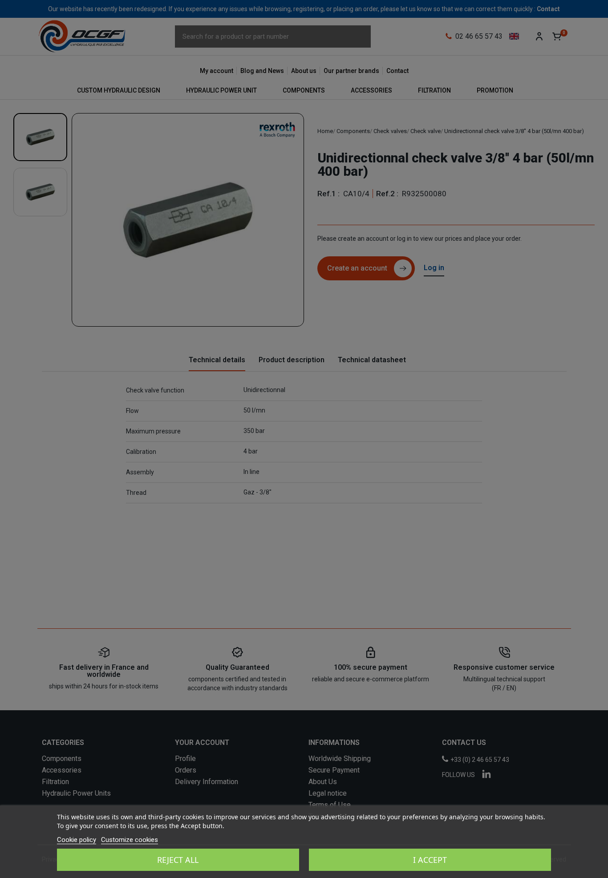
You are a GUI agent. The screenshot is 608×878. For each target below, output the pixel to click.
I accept (430, 859)
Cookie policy (76, 840)
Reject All (178, 859)
